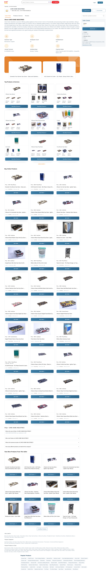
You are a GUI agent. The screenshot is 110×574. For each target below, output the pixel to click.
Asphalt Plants (63, 564)
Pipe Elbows (75, 569)
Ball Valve (52, 567)
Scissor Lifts (23, 560)
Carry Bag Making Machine (67, 558)
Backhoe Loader (57, 558)
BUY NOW (16, 192)
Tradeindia (6, 6)
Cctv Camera (45, 567)
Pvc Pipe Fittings (53, 569)
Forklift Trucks (31, 558)
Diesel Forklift (54, 562)
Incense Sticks (77, 567)
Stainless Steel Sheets (33, 564)
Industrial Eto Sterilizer (67, 560)
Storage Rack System (72, 562)
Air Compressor (69, 567)
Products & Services (18, 15)
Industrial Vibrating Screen (33, 560)
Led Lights (39, 567)
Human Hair (23, 558)
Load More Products (42, 529)
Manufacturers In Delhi (87, 44)
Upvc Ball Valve (68, 569)
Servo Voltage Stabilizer (40, 558)
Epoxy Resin (81, 562)
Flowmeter (48, 560)
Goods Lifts (23, 569)
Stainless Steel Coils (39, 569)
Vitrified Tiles (30, 569)
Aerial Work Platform (62, 562)
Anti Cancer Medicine (60, 567)
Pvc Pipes (46, 569)
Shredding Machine (25, 562)
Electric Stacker (84, 558)
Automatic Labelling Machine (43, 562)
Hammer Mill (33, 562)
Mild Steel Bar (24, 564)
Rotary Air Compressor (57, 560)
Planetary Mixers (24, 567)
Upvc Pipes (61, 569)
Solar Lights (84, 567)
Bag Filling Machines (54, 564)
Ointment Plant (78, 564)
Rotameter (42, 560)
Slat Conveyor (70, 564)
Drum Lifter (77, 558)
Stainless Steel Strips (43, 564)
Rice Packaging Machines (79, 560)
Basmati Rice (49, 558)
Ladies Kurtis (32, 567)
